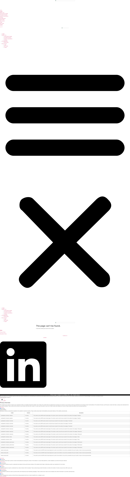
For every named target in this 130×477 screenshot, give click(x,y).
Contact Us (65, 335)
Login (1, 22)
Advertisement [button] (3, 469)
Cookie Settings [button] (3, 397)
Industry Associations (4, 16)
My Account (2, 20)
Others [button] (1, 472)
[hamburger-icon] (1, 10)
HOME (1, 11)
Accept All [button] (8, 397)
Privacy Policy (2, 332)
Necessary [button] (2, 407)
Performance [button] (2, 461)
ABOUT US (2, 12)
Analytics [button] (2, 465)
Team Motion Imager (4, 13)
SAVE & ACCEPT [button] (3, 476)
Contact (1, 17)
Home (1, 330)
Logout (1, 24)
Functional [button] (2, 458)
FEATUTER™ (2, 19)
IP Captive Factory (3, 14)
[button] (65, 177)
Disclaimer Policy (3, 333)
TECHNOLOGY (3, 18)
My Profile (2, 23)
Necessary (3, 408)
